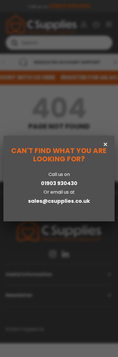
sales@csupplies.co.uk (59, 201)
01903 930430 (59, 183)
